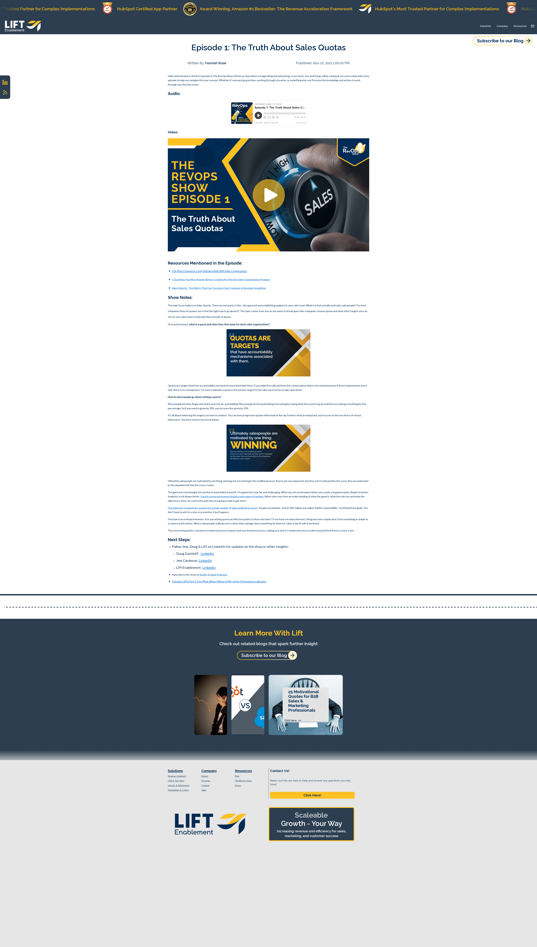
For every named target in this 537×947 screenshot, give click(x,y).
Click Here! (312, 795)
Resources (520, 26)
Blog (237, 776)
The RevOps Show (243, 781)
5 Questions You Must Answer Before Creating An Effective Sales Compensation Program (221, 279)
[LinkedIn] (5, 82)
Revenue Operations (177, 776)
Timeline (205, 785)
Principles (205, 781)
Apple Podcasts (218, 574)
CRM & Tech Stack (176, 781)
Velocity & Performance (178, 785)
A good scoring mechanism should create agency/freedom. (232, 496)
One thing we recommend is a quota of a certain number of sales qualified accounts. (213, 507)
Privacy (238, 785)
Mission (204, 776)
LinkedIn (207, 553)
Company (502, 26)
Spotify (204, 574)
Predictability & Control (178, 790)
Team (203, 790)
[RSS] (5, 92)
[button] (312, 795)
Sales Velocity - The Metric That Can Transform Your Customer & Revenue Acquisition (219, 288)
